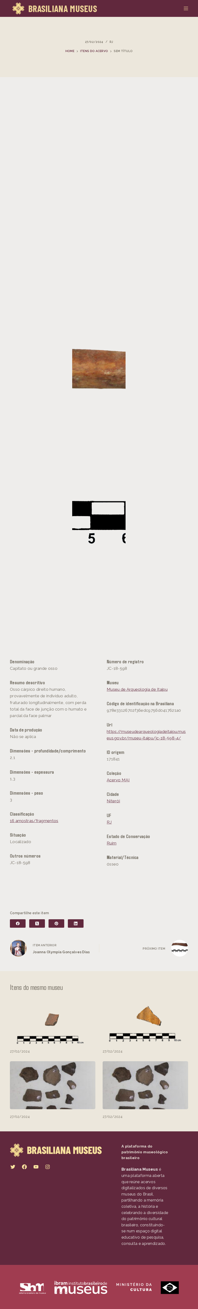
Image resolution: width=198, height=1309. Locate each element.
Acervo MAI (118, 780)
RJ (111, 42)
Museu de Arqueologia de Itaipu (137, 689)
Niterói (113, 801)
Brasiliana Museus (62, 8)
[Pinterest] (56, 923)
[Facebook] (18, 923)
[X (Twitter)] (37, 923)
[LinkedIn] (76, 923)
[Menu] (186, 8)
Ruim (111, 843)
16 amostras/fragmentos (34, 820)
